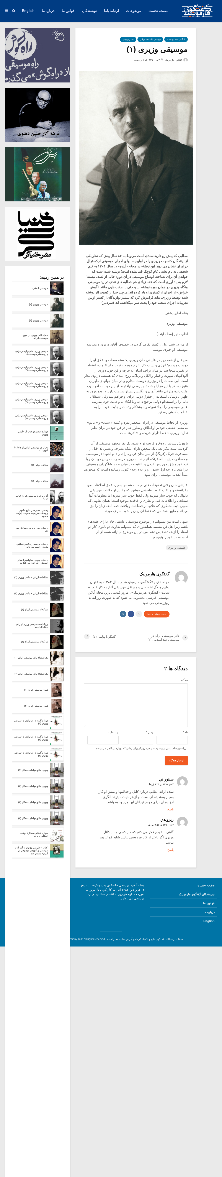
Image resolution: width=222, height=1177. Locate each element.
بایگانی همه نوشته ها (176, 39)
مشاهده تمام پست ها (156, 614)
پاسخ (170, 809)
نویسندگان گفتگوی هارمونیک (197, 894)
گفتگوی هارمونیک (174, 60)
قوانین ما (68, 11)
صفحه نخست (158, 11)
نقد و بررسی (128, 39)
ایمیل (149, 732)
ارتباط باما (111, 11)
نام (185, 732)
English (28, 11)
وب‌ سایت (113, 732)
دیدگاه (184, 680)
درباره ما (48, 11)
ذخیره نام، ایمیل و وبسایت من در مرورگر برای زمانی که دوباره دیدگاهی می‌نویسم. (139, 748)
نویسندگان (89, 11)
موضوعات (133, 11)
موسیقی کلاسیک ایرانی (150, 39)
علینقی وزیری (177, 547)
